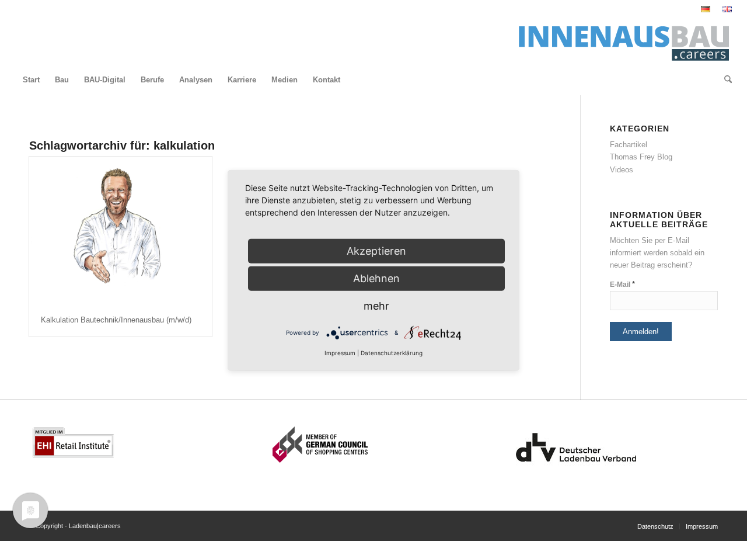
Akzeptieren (376, 251)
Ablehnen (376, 278)
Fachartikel (628, 144)
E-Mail (622, 284)
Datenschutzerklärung (392, 352)
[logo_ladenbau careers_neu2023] (620, 41)
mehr (376, 306)
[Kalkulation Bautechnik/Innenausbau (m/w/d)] (120, 230)
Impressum (339, 352)
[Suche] (724, 80)
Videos (621, 169)
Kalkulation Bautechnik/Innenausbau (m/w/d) (116, 319)
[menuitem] (706, 9)
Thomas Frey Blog (641, 156)
